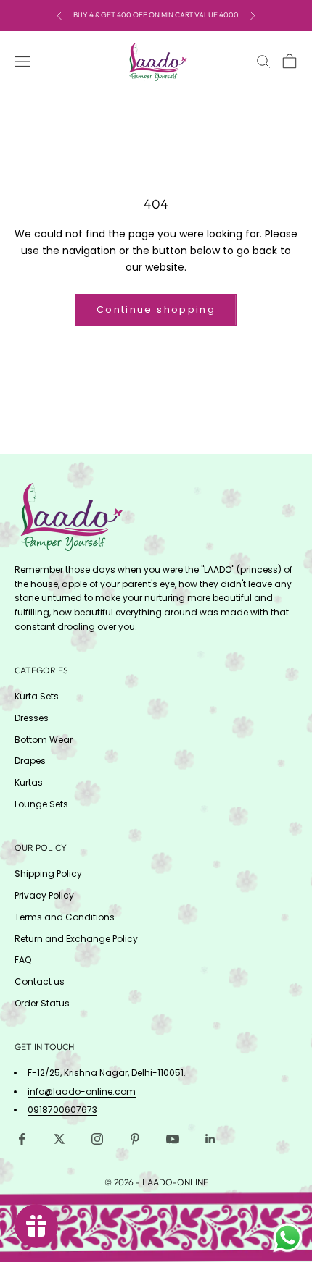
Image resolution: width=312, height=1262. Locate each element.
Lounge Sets (41, 804)
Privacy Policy (44, 895)
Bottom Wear (44, 739)
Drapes (30, 760)
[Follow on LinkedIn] (210, 1139)
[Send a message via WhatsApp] (288, 1238)
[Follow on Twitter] (59, 1139)
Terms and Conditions (65, 917)
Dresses (32, 718)
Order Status (42, 1003)
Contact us (40, 981)
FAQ (23, 960)
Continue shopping (156, 309)
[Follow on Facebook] (22, 1139)
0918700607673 (62, 1109)
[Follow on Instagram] (97, 1139)
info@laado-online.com (82, 1091)
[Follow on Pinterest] (135, 1139)
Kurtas (29, 782)
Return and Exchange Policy (76, 939)
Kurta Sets (37, 696)
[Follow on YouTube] (172, 1139)
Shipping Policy (48, 873)
